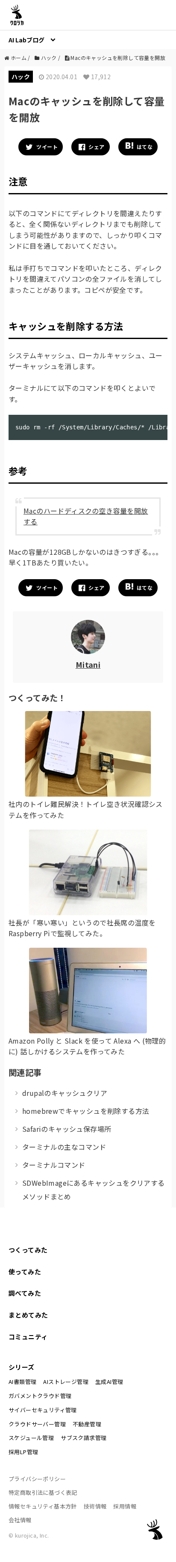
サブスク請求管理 (83, 1438)
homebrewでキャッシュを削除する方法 (85, 1111)
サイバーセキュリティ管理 (43, 1410)
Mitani (88, 664)
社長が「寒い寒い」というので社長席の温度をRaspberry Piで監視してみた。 (82, 928)
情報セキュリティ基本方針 (43, 1506)
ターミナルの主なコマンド (64, 1147)
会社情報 (20, 1520)
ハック (21, 76)
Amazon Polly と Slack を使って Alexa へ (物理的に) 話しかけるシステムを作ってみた (87, 1046)
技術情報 (95, 1506)
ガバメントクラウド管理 (40, 1396)
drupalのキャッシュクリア (64, 1093)
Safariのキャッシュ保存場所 (66, 1129)
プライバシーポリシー (37, 1479)
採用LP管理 (23, 1452)
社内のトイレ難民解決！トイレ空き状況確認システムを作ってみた (86, 809)
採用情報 (124, 1506)
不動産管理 (87, 1424)
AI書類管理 (22, 1382)
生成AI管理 (109, 1382)
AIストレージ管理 (65, 1382)
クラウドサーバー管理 (37, 1424)
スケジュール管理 (31, 1438)
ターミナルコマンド (53, 1165)
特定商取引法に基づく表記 (43, 1492)
